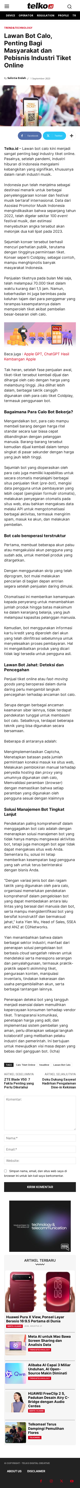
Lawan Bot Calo (62, 1064)
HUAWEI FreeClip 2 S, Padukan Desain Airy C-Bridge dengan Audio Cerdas (48, 1399)
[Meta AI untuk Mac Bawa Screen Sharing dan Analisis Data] (15, 1344)
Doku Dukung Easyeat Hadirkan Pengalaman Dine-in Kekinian (59, 1083)
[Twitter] (61, 1481)
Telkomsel (34, 1437)
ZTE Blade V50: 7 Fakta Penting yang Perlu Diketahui (19, 1083)
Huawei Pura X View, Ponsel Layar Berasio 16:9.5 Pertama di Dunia (35, 1319)
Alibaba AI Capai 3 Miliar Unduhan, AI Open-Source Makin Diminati (49, 1369)
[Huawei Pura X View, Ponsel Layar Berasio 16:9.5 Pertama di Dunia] (40, 1291)
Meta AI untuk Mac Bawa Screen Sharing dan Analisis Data (49, 1340)
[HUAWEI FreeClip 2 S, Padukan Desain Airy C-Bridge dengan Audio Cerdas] (15, 1401)
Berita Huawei (14, 1326)
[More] (71, 136)
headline (44, 1064)
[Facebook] (41, 1481)
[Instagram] (51, 1481)
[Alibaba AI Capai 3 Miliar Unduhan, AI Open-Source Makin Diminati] (15, 1373)
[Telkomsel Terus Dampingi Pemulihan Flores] (15, 1432)
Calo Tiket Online (25, 1064)
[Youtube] (72, 1481)
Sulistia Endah (16, 78)
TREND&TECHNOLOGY (18, 28)
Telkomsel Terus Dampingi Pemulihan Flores (46, 1428)
